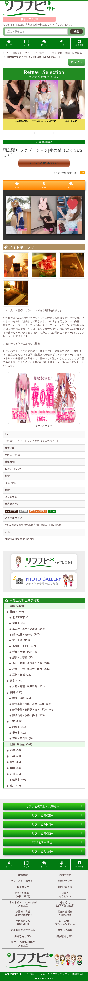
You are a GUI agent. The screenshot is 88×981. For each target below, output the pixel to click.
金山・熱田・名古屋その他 (27, 663)
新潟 (12, 750)
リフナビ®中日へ (43, 824)
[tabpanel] (44, 105)
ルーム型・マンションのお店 (65, 922)
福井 (12, 785)
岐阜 (12, 680)
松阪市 (16, 727)
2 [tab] (41, 133)
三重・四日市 (19, 738)
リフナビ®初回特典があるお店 (23, 944)
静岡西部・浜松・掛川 (24, 715)
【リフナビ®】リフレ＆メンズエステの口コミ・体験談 (49, 974)
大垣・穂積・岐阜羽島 (24, 686)
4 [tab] (53, 133)
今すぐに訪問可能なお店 (65, 904)
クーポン (62, 45)
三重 (12, 721)
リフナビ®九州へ (43, 851)
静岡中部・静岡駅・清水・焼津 (29, 709)
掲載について (65, 881)
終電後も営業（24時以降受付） (23, 913)
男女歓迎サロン (65, 936)
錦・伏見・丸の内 (22, 634)
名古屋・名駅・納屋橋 (24, 628)
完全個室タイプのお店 (23, 930)
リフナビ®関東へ (43, 815)
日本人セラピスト (65, 895)
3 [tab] (47, 133)
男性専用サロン (23, 936)
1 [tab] (35, 133)
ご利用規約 (65, 875)
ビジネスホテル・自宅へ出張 (23, 922)
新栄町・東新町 (21, 646)
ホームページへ (44, 425)
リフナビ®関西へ (43, 833)
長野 (12, 762)
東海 (12, 605)
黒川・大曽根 (19, 657)
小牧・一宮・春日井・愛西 (27, 669)
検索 (76, 31)
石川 (12, 773)
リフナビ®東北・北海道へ (43, 806)
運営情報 (23, 875)
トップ (9, 45)
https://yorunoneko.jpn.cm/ (19, 539)
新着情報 (79, 45)
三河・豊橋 (18, 674)
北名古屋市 (18, 617)
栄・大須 (17, 640)
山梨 (12, 756)
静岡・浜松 (18, 698)
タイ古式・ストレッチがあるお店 (22, 904)
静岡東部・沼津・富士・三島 (28, 703)
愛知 (12, 611)
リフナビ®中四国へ (42, 842)
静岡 (12, 692)
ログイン (76, 62)
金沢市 (16, 779)
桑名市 (16, 732)
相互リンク (23, 887)
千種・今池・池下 (22, 651)
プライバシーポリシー (23, 881)
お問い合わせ (65, 887)
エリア (27, 45)
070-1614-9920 (46, 163)
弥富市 (16, 623)
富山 (12, 768)
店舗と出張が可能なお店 (65, 913)
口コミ (44, 45)
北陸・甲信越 (17, 744)
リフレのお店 (65, 930)
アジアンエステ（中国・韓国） (23, 895)
